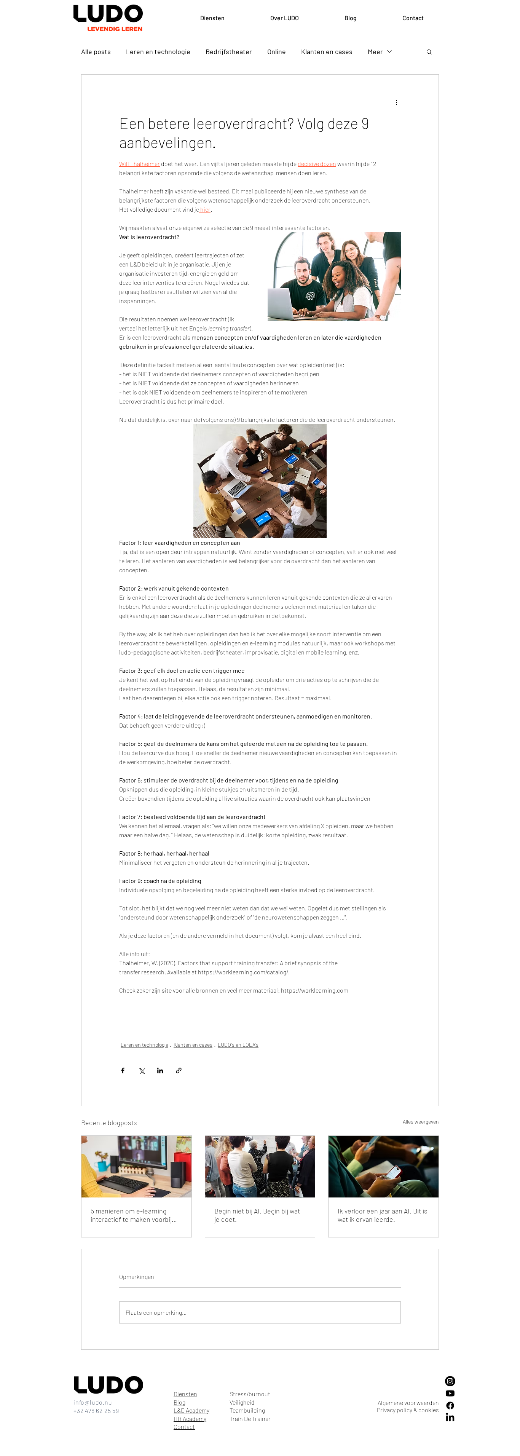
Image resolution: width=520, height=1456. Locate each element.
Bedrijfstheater (229, 51)
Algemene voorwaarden (408, 1402)
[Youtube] (450, 1393)
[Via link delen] (178, 1070)
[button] (429, 51)
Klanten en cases (327, 51)
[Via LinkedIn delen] (160, 1070)
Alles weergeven (421, 1121)
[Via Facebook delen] (122, 1070)
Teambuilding (247, 1410)
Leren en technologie (158, 51)
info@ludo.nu (92, 1402)
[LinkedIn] (450, 1418)
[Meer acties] (396, 102)
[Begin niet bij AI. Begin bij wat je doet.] (260, 1166)
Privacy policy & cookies (408, 1409)
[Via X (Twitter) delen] (141, 1070)
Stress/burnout (250, 1393)
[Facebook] (450, 1405)
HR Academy (190, 1418)
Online (276, 51)
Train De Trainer (250, 1418)
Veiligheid (242, 1402)
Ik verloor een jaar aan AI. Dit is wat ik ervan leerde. (382, 1215)
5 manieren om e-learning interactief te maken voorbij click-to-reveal (131, 1215)
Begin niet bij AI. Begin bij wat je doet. (257, 1215)
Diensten (185, 1393)
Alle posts (96, 51)
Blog (179, 1402)
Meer (375, 51)
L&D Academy (191, 1410)
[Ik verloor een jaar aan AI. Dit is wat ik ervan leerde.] (384, 1166)
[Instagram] (450, 1381)
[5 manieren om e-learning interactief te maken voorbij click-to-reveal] (136, 1166)
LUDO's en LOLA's (238, 1044)
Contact (184, 1426)
